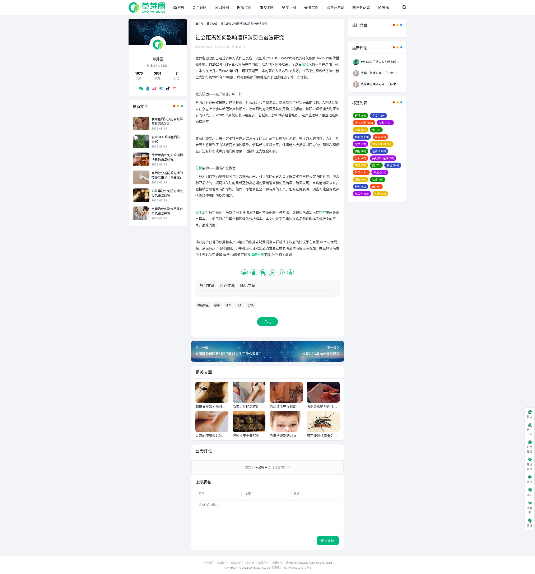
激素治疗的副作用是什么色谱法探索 (167, 210)
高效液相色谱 (383, 158)
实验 (360, 165)
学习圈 (291, 7)
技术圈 (269, 7)
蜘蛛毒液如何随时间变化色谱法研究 (167, 192)
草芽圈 (199, 23)
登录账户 (261, 467)
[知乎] (161, 88)
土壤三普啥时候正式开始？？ (380, 73)
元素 (360, 130)
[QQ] (148, 88)
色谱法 (379, 151)
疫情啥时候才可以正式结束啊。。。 (383, 84)
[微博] (154, 88)
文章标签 (222, 562)
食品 (378, 115)
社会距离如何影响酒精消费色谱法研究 (244, 23)
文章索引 (236, 562)
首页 (180, 7)
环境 (360, 115)
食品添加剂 (381, 144)
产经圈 (201, 7)
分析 (198, 167)
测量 (360, 179)
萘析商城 (363, 7)
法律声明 (263, 562)
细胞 (380, 194)
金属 (360, 144)
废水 (198, 212)
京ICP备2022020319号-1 (297, 567)
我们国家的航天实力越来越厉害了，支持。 (389, 62)
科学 (361, 172)
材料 (385, 123)
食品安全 (364, 123)
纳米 (380, 137)
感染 (305, 64)
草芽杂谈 (337, 7)
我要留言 (277, 562)
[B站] (174, 88)
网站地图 (250, 562)
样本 (322, 212)
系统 (380, 172)
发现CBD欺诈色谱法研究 (166, 139)
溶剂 (360, 186)
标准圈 (246, 7)
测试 (393, 165)
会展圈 (313, 7)
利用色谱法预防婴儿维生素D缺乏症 (167, 121)
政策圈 (224, 7)
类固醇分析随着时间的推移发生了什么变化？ (167, 175)
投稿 (385, 7)
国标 (360, 151)
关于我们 (208, 562)
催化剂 (362, 137)
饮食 (377, 179)
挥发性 (362, 194)
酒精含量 (257, 254)
